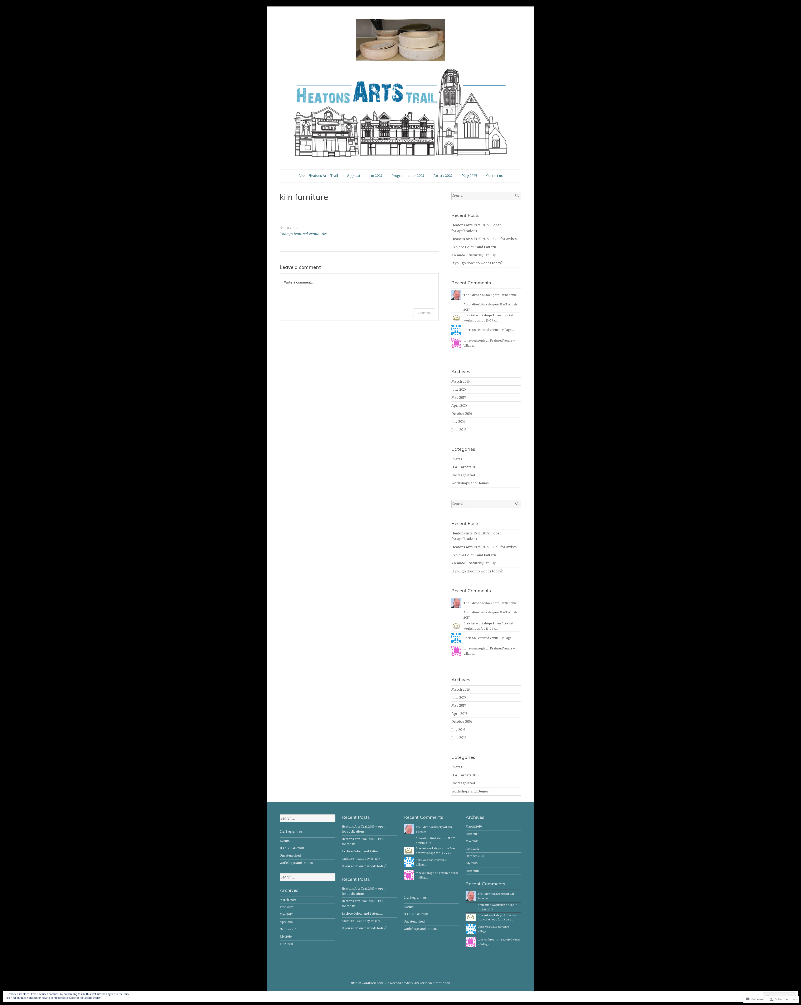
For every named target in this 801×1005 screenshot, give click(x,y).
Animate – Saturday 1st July (473, 255)
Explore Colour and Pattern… (475, 247)
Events (456, 459)
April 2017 (459, 406)
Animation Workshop (479, 304)
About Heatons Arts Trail (318, 176)
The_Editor (471, 295)
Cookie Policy (92, 997)
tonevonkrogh (474, 340)
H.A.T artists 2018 (465, 467)
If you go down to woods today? (477, 263)
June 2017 (458, 389)
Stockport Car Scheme (500, 295)
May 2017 (458, 398)
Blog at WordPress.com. (367, 983)
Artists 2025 (442, 176)
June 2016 (458, 430)
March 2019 (460, 382)
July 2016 (458, 422)
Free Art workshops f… (479, 315)
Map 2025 (469, 176)
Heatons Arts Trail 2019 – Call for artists (484, 239)
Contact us (494, 176)
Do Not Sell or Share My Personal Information (417, 983)
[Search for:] (486, 196)
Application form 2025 (364, 176)
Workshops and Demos (470, 483)
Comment (424, 312)
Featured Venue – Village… (495, 330)
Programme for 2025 (408, 176)
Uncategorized (463, 475)
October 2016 (461, 414)
